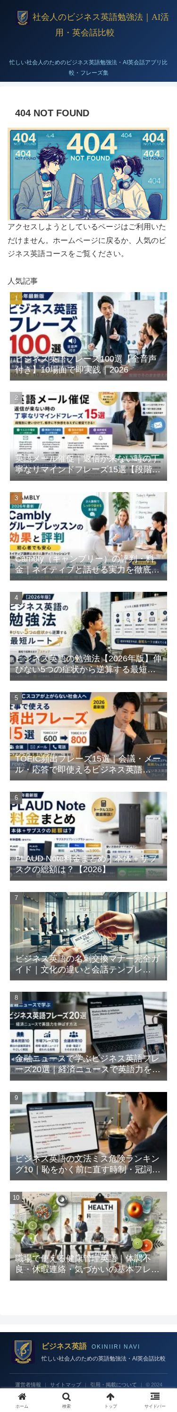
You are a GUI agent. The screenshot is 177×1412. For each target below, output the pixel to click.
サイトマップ (65, 1384)
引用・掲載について (113, 1384)
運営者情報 (28, 1384)
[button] (158, 1220)
